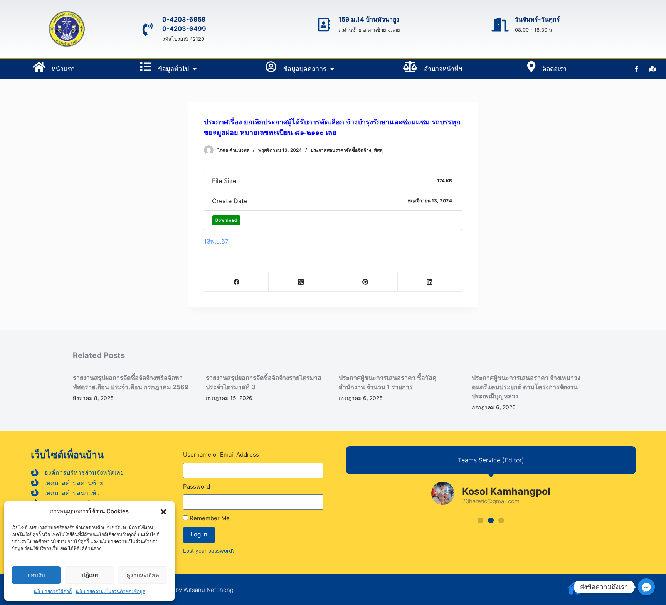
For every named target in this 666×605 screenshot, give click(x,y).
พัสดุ (378, 150)
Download (226, 220)
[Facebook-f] (636, 69)
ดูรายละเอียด (142, 575)
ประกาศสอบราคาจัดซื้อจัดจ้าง (341, 150)
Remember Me (209, 518)
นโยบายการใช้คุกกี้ (53, 591)
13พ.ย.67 (216, 241)
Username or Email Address (221, 454)
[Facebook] (236, 282)
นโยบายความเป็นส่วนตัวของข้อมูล (110, 591)
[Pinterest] (365, 282)
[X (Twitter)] (301, 282)
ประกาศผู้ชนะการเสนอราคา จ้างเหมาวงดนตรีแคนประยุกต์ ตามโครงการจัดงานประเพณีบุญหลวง (526, 387)
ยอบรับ (36, 575)
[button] (163, 512)
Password (196, 486)
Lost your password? (209, 551)
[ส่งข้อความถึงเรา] (646, 586)
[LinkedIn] (430, 282)
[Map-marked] (652, 69)
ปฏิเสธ (89, 575)
